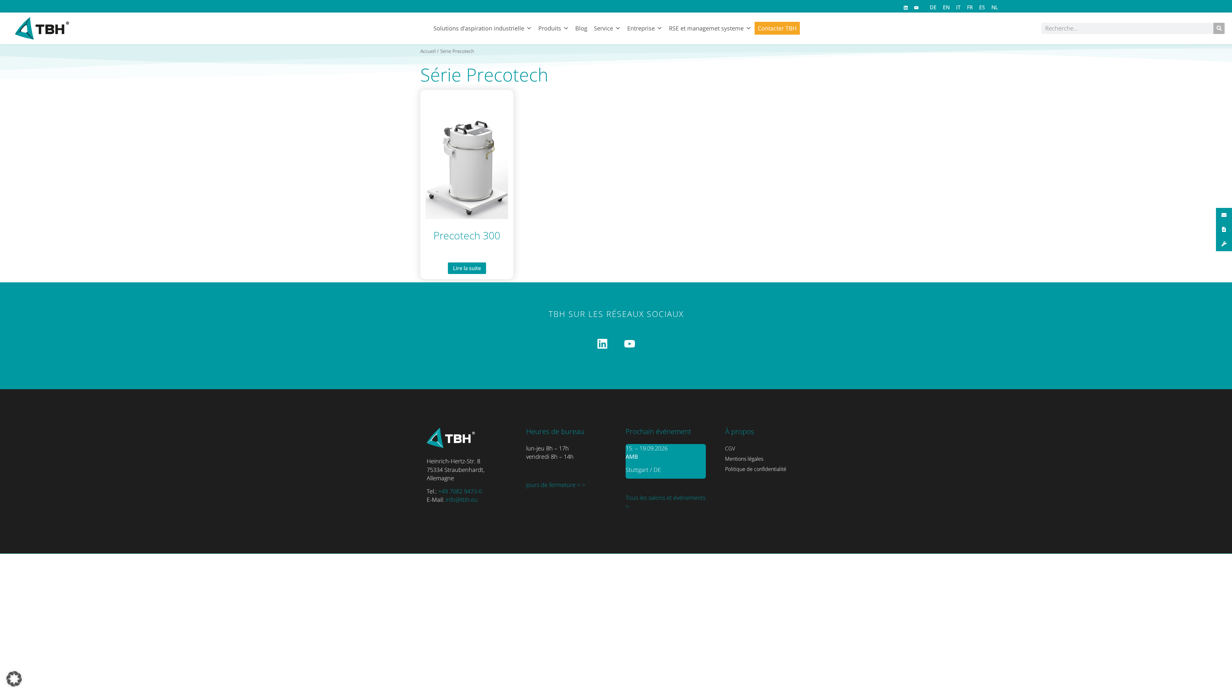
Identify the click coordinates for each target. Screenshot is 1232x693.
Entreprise (641, 28)
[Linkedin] (905, 7)
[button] (14, 679)
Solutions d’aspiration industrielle (478, 28)
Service (603, 28)
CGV (730, 448)
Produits (549, 28)
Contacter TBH (777, 28)
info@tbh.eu (462, 499)
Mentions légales (744, 458)
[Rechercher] (1219, 28)
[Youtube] (916, 7)
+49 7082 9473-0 (460, 491)
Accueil (428, 51)
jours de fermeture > (554, 485)
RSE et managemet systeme (706, 28)
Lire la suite (467, 268)
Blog (581, 28)
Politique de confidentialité (755, 469)
